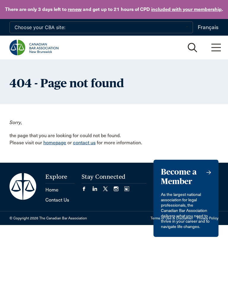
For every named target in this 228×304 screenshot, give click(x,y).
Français (208, 27)
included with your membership (186, 9)
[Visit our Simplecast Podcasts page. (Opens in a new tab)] (126, 187)
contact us (84, 142)
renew (75, 9)
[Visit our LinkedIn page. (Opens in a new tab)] (97, 187)
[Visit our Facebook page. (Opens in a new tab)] (87, 187)
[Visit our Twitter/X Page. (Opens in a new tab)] (108, 187)
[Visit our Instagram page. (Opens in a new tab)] (119, 187)
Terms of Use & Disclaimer (172, 218)
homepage (54, 142)
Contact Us (57, 200)
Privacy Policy (207, 218)
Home (51, 190)
